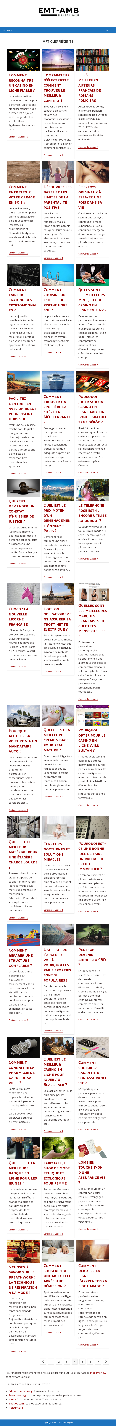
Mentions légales (66, 1422)
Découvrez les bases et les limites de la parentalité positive (58, 196)
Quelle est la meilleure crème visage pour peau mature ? (57, 739)
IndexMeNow (98, 1372)
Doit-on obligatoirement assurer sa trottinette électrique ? (58, 619)
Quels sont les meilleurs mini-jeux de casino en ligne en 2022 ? (92, 299)
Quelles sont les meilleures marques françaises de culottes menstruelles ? (92, 620)
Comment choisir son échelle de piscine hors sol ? (56, 299)
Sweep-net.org (17, 1395)
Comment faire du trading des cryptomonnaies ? (22, 299)
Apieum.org (16, 1407)
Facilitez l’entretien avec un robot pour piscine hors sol (23, 408)
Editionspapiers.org (20, 1391)
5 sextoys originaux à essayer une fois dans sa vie (90, 196)
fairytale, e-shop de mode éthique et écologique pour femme (57, 1172)
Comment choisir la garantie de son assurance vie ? (92, 1072)
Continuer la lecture (18, 137)
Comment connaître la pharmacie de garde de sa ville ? (22, 1072)
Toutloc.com (16, 1403)
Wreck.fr (14, 1399)
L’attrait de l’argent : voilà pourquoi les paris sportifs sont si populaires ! (57, 964)
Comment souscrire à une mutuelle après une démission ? (57, 1275)
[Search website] (107, 30)
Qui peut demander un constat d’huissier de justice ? (22, 511)
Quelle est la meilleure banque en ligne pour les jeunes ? (23, 1172)
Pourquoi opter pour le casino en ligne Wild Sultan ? (92, 740)
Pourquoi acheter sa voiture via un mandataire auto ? (23, 740)
